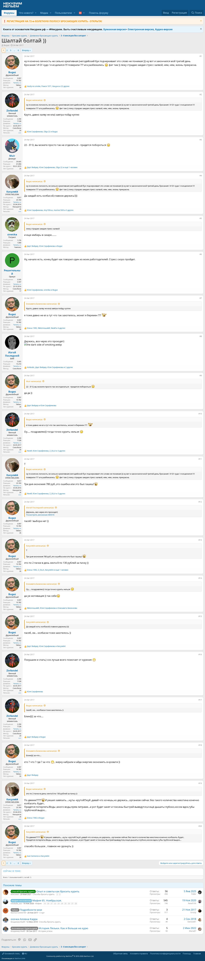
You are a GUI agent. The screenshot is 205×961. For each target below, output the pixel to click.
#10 (200, 413)
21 (52, 903)
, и (42, 131)
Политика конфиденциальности (165, 953)
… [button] (14, 50)
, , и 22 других (48, 86)
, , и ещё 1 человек (52, 167)
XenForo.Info (20, 958)
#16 (200, 654)
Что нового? (26, 13)
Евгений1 (192, 921)
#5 (201, 218)
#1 (201, 56)
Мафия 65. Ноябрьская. (47, 900)
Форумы (9, 13)
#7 (201, 298)
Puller (193, 894)
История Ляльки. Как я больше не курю (63, 928)
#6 (201, 254)
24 (62, 903)
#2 (201, 94)
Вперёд (25, 50)
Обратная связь (120, 953)
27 (72, 903)
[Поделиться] (197, 56)
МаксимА (15, 894)
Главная (197, 953)
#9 (201, 375)
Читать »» (17, 83)
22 (55, 903)
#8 (201, 336)
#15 (200, 616)
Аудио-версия (163, 29)
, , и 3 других (50, 210)
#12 (200, 502)
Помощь (187, 953)
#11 (200, 459)
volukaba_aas (16, 903)
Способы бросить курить (43, 894)
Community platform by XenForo (70, 956)
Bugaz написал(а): (34, 100)
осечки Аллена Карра (24, 919)
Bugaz (6, 45)
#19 (200, 783)
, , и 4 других (46, 328)
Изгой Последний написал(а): (40, 507)
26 (69, 903)
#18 (200, 745)
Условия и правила (139, 953)
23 (58, 903)
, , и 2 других (50, 367)
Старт (42, 912)
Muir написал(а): (33, 381)
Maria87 (192, 931)
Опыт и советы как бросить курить (57, 891)
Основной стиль (12, 953)
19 (45, 903)
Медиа (44, 13)
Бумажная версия (114, 29)
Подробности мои (31, 909)
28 (76, 903)
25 (65, 903)
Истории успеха (45, 931)
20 (48, 903)
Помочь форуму (98, 13)
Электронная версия (141, 29)
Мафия (38, 903)
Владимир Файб (18, 922)
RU (25, 953)
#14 (200, 578)
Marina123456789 (18, 912)
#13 (200, 540)
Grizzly (193, 912)
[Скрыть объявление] (200, 21)
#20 (200, 826)
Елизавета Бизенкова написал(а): (41, 303)
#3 (201, 139)
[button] (36, 13)
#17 (200, 700)
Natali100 (192, 903)
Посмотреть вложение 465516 (40, 514)
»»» (19, 133)
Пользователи (63, 13)
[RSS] (202, 953)
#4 (201, 175)
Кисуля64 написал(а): (36, 545)
